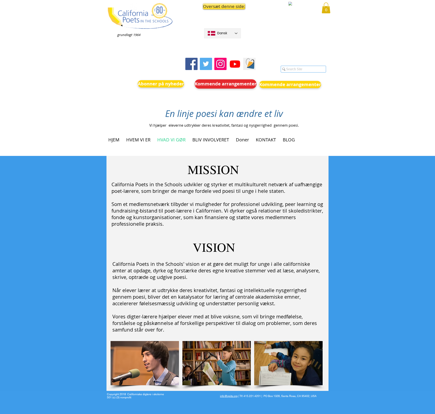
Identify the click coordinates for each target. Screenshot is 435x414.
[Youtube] (235, 64)
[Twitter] (206, 64)
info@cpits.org (229, 396)
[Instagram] (220, 64)
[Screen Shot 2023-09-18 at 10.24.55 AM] (249, 64)
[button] (222, 6)
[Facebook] (191, 64)
